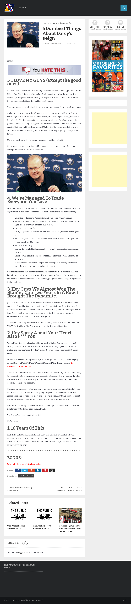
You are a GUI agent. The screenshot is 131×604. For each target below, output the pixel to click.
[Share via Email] (52, 470)
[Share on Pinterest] (45, 470)
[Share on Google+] (31, 470)
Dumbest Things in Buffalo (61, 23)
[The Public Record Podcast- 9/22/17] (19, 522)
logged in (22, 553)
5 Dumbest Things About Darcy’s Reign (61, 33)
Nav (23, 8)
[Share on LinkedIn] (38, 470)
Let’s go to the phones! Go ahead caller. (24, 464)
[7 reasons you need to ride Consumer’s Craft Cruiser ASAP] (70, 522)
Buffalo (22, 476)
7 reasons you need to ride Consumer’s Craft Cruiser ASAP (70, 529)
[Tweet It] (24, 470)
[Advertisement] (111, 128)
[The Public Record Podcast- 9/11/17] (44, 522)
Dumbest (30, 476)
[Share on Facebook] (18, 470)
